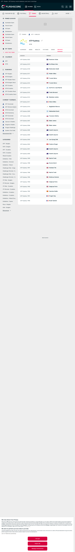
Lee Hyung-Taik (53, 139)
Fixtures (45, 49)
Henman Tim (52, 168)
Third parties (27, 526)
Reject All (37, 543)
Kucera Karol (53, 163)
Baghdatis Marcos (54, 106)
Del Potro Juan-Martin (55, 88)
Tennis (24, 34)
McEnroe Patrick (54, 177)
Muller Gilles (52, 73)
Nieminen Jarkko (54, 97)
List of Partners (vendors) (9, 533)
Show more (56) (7, 133)
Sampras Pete (53, 182)
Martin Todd (52, 158)
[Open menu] (70, 6)
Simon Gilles (52, 102)
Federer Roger (53, 144)
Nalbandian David (54, 111)
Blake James (52, 120)
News (30, 49)
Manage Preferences (37, 548)
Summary (23, 49)
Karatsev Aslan (53, 59)
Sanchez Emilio (53, 191)
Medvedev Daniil (54, 69)
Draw (53, 49)
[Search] (62, 6)
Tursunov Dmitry (54, 116)
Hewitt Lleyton (53, 130)
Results (37, 49)
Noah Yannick (53, 200)
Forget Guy (52, 196)
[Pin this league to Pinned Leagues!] (41, 40)
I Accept (37, 538)
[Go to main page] (13, 6)
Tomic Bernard (53, 92)
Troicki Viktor (53, 78)
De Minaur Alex (53, 64)
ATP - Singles (35, 34)
